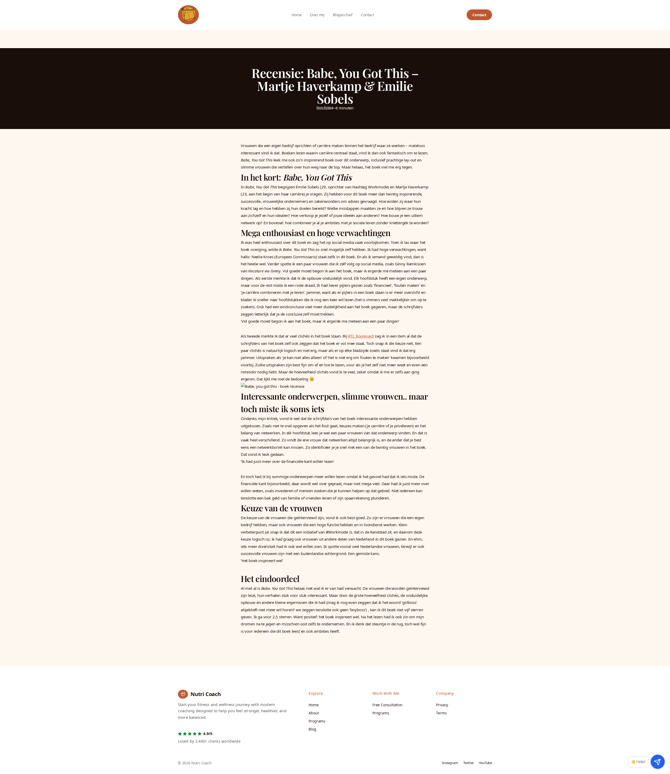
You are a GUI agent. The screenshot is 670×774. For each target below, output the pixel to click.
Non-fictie (323, 107)
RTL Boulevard (361, 336)
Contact (479, 14)
